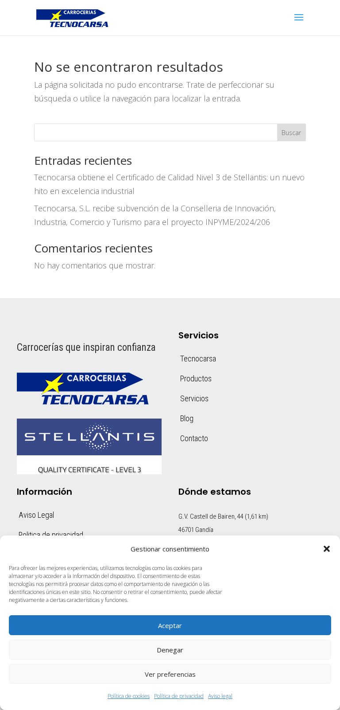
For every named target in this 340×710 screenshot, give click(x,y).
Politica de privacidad (51, 534)
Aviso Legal (36, 515)
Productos (196, 378)
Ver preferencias (170, 674)
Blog (186, 418)
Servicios (194, 398)
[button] (326, 548)
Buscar (291, 132)
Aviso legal (220, 696)
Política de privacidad (179, 696)
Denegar (170, 649)
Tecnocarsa (198, 358)
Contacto (194, 438)
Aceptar (170, 625)
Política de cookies (129, 696)
